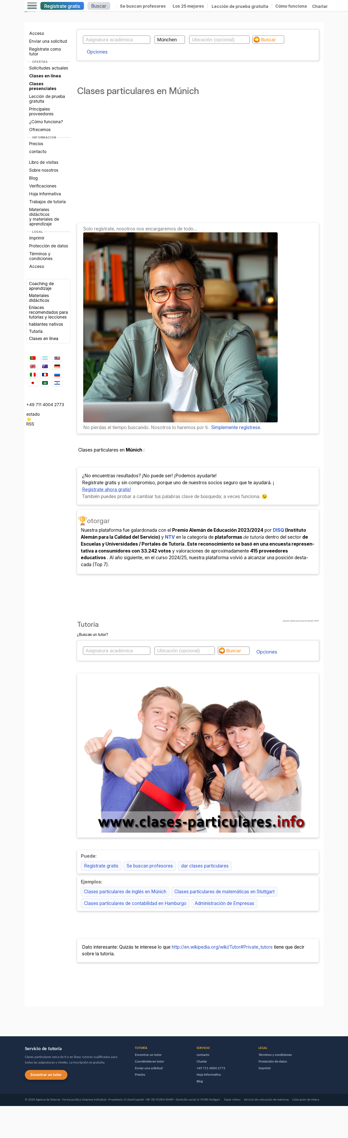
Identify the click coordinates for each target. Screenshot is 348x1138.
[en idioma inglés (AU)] (45, 366)
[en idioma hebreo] (57, 382)
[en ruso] (57, 374)
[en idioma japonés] (33, 382)
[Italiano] (33, 374)
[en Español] (45, 358)
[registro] (180, 421)
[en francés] (45, 374)
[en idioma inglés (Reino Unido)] (33, 366)
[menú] (32, 5)
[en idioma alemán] (57, 366)
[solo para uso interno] (25, 1019)
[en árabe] (45, 382)
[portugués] (33, 358)
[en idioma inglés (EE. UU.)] (57, 358)
